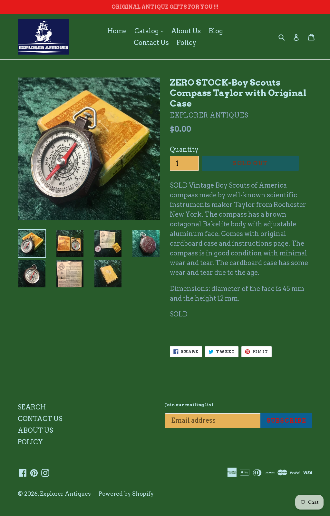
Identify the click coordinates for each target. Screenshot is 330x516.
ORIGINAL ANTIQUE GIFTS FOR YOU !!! (165, 7)
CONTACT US (40, 419)
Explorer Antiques (65, 493)
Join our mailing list (189, 404)
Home (117, 31)
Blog (216, 31)
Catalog (150, 31)
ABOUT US (35, 430)
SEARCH (32, 407)
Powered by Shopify (126, 493)
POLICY (30, 442)
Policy (186, 42)
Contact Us (151, 42)
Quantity (184, 149)
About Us (186, 31)
